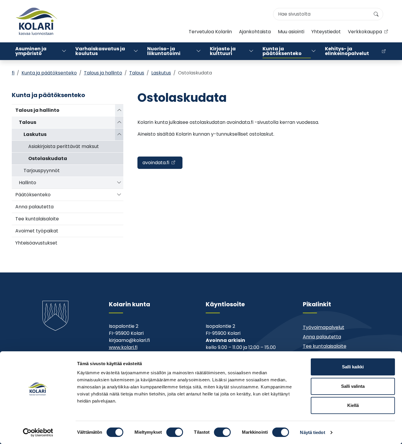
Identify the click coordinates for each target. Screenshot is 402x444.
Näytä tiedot (312, 432)
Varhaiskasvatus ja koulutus (100, 51)
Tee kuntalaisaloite (37, 218)
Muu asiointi (291, 31)
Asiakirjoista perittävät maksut (63, 146)
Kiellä (353, 405)
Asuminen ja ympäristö (30, 51)
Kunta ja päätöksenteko (282, 51)
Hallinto (27, 182)
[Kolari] (36, 21)
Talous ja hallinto (103, 72)
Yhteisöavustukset (36, 243)
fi (13, 72)
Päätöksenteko (33, 194)
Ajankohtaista (255, 31)
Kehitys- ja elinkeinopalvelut (347, 51)
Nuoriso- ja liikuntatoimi (163, 51)
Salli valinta (353, 386)
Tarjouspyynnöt (42, 170)
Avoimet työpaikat (36, 230)
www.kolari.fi (123, 347)
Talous (136, 72)
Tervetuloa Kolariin (210, 31)
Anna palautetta (34, 206)
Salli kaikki (353, 366)
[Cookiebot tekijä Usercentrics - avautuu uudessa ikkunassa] (38, 432)
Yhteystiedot (326, 31)
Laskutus (161, 72)
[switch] (174, 432)
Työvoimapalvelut (323, 327)
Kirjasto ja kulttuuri (223, 51)
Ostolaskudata (47, 158)
